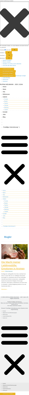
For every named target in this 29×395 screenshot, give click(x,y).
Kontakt (5, 112)
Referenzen (6, 94)
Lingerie (6, 109)
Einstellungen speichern (8, 75)
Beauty (6, 101)
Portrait (6, 99)
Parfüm (3, 271)
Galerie (5, 97)
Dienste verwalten (7, 62)
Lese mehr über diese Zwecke (9, 65)
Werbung (6, 107)
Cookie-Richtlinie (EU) (7, 316)
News (4, 89)
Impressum (5, 81)
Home (4, 86)
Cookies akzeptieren (7, 68)
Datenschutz (5, 79)
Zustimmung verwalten (8, 393)
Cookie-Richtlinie (6, 77)
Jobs (4, 114)
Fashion (6, 103)
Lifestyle (6, 105)
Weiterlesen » (4, 289)
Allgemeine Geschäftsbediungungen (10, 312)
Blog (4, 117)
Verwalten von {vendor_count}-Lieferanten (12, 63)
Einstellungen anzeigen (8, 73)
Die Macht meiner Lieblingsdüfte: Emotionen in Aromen (13, 265)
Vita (4, 91)
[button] (14, 23)
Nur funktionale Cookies (8, 71)
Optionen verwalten (7, 60)
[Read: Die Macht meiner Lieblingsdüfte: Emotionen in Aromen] (14, 251)
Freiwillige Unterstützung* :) (11, 127)
